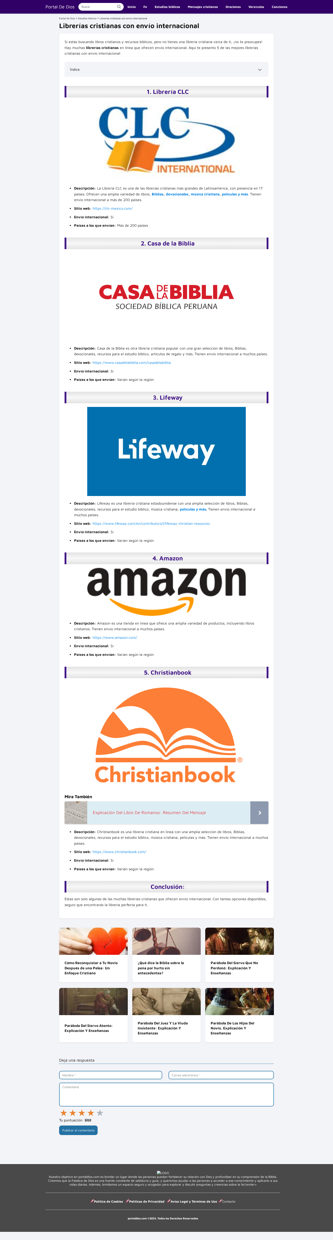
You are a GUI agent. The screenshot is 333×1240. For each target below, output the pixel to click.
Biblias (158, 194)
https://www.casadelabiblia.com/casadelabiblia (132, 362)
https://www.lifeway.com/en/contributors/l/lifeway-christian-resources (151, 523)
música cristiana (205, 194)
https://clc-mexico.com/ (113, 208)
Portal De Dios (60, 6)
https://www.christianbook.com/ (119, 852)
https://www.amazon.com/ (115, 637)
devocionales (177, 194)
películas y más (235, 194)
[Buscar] (119, 6)
